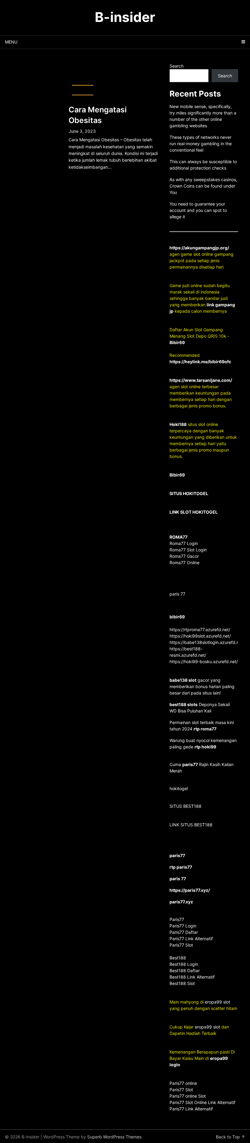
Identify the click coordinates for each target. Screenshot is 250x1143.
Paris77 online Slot (188, 1096)
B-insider (125, 17)
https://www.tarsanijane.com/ (201, 380)
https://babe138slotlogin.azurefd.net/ (207, 642)
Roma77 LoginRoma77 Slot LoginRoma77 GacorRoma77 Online (188, 549)
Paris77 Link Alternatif (191, 1108)
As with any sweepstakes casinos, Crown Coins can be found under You (203, 186)
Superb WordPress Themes (114, 1136)
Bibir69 (177, 342)
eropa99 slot (217, 1001)
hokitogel (179, 788)
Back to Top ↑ (230, 1136)
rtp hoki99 (205, 746)
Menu (11, 41)
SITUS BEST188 (186, 806)
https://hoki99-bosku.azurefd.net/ (204, 661)
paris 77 (177, 593)
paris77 (190, 764)
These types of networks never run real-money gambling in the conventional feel (201, 144)
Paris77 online (184, 1083)
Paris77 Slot (181, 1089)
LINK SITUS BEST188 (191, 824)
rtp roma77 (205, 728)
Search (177, 66)
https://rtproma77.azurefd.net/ (200, 629)
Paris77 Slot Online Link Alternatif (202, 1102)
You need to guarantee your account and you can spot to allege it (198, 210)
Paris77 (177, 919)
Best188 (178, 957)
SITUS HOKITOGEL (189, 493)
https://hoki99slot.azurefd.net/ (200, 635)
